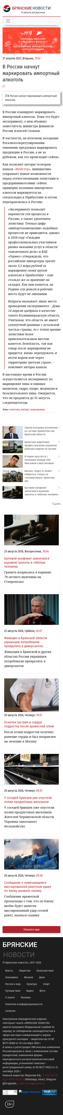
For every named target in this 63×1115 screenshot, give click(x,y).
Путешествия (12, 990)
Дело (42, 977)
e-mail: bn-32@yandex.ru (31, 1083)
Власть (9, 970)
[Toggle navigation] (8, 21)
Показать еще (31, 929)
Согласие (10, 1010)
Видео (29, 990)
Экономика (11, 977)
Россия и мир (13, 984)
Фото (42, 990)
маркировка (38, 409)
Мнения (28, 977)
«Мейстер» (22, 169)
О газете (10, 997)
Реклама (26, 997)
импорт (25, 409)
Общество (24, 970)
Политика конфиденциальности (24, 1004)
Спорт (46, 984)
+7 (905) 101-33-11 (15, 1079)
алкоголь (15, 409)
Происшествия (44, 970)
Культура (32, 984)
